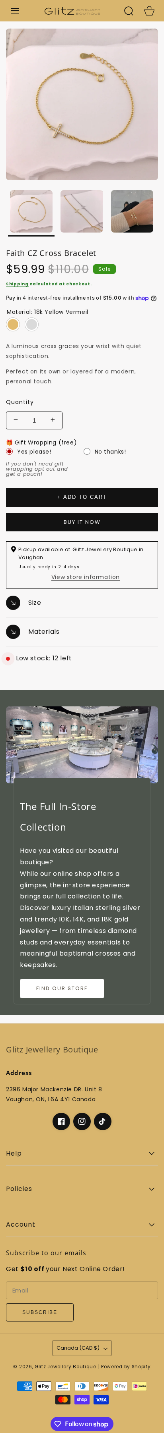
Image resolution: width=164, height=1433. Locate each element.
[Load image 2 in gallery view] (82, 213)
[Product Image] (82, 104)
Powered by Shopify (126, 1367)
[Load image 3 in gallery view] (132, 213)
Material (47, 312)
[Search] (128, 11)
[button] (14, 10)
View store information (85, 577)
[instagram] (82, 1121)
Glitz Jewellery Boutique (65, 1367)
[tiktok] (102, 1121)
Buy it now (82, 522)
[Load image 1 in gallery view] (31, 213)
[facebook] (61, 1121)
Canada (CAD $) (78, 1348)
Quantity (20, 402)
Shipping (17, 284)
